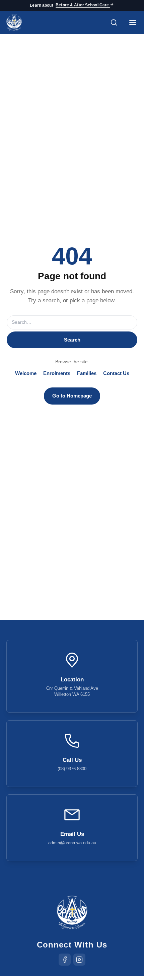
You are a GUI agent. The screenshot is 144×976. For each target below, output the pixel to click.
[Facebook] (65, 960)
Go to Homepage (72, 396)
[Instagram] (79, 960)
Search (72, 340)
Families (86, 373)
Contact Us (116, 373)
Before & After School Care (83, 5)
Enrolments (56, 373)
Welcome (26, 373)
